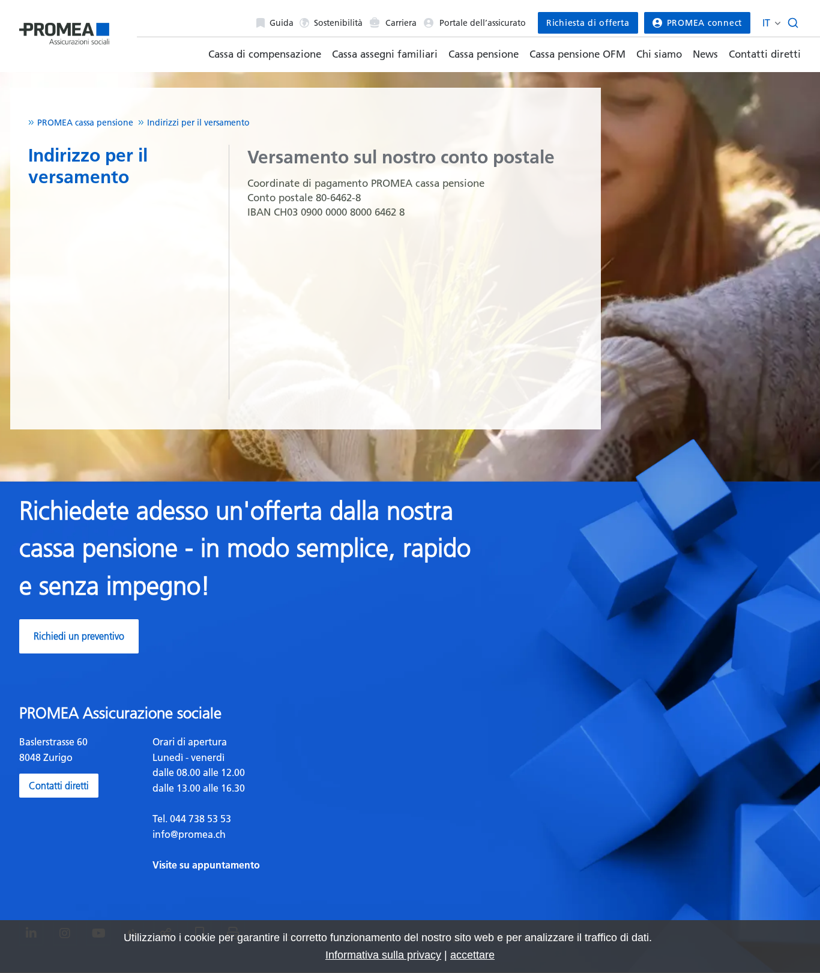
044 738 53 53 (199, 819)
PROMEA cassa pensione (85, 122)
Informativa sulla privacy (383, 955)
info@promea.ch (189, 834)
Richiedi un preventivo (79, 636)
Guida (282, 22)
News (705, 54)
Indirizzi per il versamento (198, 122)
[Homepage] (64, 31)
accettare (472, 955)
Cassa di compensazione (264, 54)
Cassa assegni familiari (385, 54)
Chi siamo (659, 54)
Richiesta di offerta (588, 22)
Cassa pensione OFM (577, 54)
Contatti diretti (765, 54)
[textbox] (276, 804)
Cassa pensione (483, 54)
